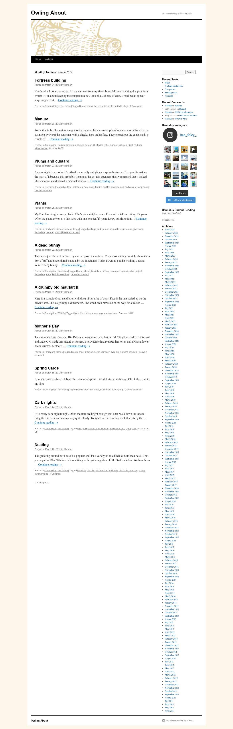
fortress (97, 105)
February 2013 (171, 638)
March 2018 (170, 439)
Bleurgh (178, 105)
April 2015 (169, 553)
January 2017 (171, 484)
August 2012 (170, 658)
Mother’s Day (47, 326)
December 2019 (172, 370)
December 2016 (172, 488)
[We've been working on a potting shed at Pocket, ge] (167, 166)
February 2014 (171, 599)
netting (105, 270)
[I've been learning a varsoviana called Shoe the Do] (193, 166)
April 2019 (169, 396)
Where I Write (181, 118)
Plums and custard (52, 161)
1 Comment (135, 105)
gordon (88, 144)
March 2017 (170, 478)
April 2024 (169, 229)
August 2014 (170, 579)
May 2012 (169, 668)
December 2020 (172, 330)
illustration (98, 144)
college (68, 186)
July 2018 (169, 425)
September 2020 (172, 340)
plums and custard (127, 186)
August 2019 (170, 383)
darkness (92, 428)
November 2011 (172, 687)
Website (49, 59)
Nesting (42, 444)
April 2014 (169, 592)
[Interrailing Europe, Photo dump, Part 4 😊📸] (167, 175)
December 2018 (172, 409)
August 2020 (170, 344)
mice (104, 105)
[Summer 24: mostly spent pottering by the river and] (176, 183)
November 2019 (172, 373)
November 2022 (172, 265)
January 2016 (171, 524)
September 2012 (172, 655)
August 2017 (170, 461)
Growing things (51, 105)
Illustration (65, 105)
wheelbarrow (41, 148)
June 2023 (169, 252)
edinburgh (78, 186)
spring (120, 389)
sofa (135, 351)
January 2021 (171, 327)
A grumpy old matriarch (56, 287)
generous (127, 228)
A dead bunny (47, 245)
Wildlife (61, 313)
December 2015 (172, 527)
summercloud (41, 473)
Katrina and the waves (106, 186)
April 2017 (169, 475)
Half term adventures (184, 112)
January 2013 (171, 641)
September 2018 (172, 419)
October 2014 (171, 573)
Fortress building (50, 80)
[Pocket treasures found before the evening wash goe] (184, 149)
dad (99, 228)
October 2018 (171, 416)
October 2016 (171, 494)
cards (75, 351)
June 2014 (169, 586)
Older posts (42, 482)
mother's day (126, 351)
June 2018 (169, 429)
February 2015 (171, 560)
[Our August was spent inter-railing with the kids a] (167, 183)
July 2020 (169, 347)
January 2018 (171, 445)
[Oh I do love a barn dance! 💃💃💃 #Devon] (184, 183)
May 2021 (169, 314)
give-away (138, 228)
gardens (117, 228)
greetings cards (91, 389)
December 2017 (172, 448)
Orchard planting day (174, 85)
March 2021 (170, 321)
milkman (123, 144)
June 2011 (169, 704)
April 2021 (169, 317)
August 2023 (170, 245)
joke (106, 144)
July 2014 (169, 583)
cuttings (92, 228)
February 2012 (171, 677)
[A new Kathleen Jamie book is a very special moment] (176, 166)
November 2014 (172, 569)
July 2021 (169, 308)
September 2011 (172, 694)
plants (58, 232)
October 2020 (171, 337)
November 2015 (172, 530)
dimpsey (105, 351)
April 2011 (169, 710)
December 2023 (172, 236)
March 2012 (170, 674)
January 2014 (171, 602)
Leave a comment (43, 190)
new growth (115, 270)
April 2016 (169, 514)
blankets (81, 470)
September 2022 (172, 272)
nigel (130, 144)
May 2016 (169, 511)
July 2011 (169, 700)
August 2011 (170, 697)
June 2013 (169, 625)
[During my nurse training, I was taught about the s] (193, 158)
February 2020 (171, 363)
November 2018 (172, 412)
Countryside (50, 144)
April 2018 (169, 435)
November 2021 (172, 294)
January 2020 (171, 367)
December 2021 (172, 291)
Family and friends (53, 228)
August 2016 (170, 501)
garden (80, 144)
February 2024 (171, 232)
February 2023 (171, 258)
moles (111, 105)
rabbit (132, 270)
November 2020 (172, 334)
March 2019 (170, 399)
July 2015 (169, 543)
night (128, 428)
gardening (107, 228)
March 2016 (170, 517)
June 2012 (169, 664)
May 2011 (169, 707)
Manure (41, 118)
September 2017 (172, 458)
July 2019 (169, 386)
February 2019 (171, 403)
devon (97, 351)
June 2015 (169, 547)
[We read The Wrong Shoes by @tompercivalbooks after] (176, 149)
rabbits (118, 105)
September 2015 (172, 537)
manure (113, 144)
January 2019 (171, 406)
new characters (117, 428)
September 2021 (172, 301)
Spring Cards (47, 368)
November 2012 (172, 648)
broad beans (86, 105)
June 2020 (169, 350)
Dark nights (45, 402)
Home (38, 59)
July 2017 (169, 465)
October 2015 (171, 533)
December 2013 (172, 605)
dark (85, 428)
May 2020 (169, 353)
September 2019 (172, 380)
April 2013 (169, 632)
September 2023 (172, 242)
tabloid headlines (60, 274)
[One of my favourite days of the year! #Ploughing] (184, 166)
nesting (134, 470)
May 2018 (169, 432)
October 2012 (171, 651)
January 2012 (171, 681)
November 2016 (172, 491)
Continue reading (70, 100)
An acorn (169, 95)
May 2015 (169, 550)
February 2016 (171, 520)
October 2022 (171, 268)
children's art (102, 470)
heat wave (89, 186)
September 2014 (172, 576)
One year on (170, 89)
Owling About (48, 12)
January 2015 (171, 563)
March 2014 (170, 596)
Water (167, 82)
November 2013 (172, 609)
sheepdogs (97, 313)
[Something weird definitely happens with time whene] (193, 183)
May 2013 (169, 628)
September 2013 (172, 615)
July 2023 (169, 249)
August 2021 (170, 304)
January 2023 (171, 262)
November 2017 (172, 452)
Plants (40, 203)
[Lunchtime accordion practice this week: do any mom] (193, 149)
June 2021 (169, 311)
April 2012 (169, 671)
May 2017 (169, 471)
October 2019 (171, 376)
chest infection (86, 351)
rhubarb (138, 144)
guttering (113, 470)
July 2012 (169, 661)
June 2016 (169, 507)
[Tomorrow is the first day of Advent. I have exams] (167, 149)
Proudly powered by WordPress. (180, 720)
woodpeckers (110, 313)
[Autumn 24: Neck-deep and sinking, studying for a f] (176, 158)
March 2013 (170, 635)
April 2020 (169, 357)
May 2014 (169, 589)
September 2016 (172, 497)
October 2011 (171, 691)
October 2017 (171, 455)
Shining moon (171, 92)
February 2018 (171, 442)
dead (87, 270)
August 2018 (170, 422)
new (114, 389)
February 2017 (171, 481)
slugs (125, 105)
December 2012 (172, 645)
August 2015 (170, 540)
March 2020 (170, 360)
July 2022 (169, 275)
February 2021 (171, 324)
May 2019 (169, 393)
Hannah (68, 84)
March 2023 (170, 255)
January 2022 (171, 288)
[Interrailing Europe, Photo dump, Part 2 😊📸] (184, 175)
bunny (80, 270)
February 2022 (171, 285)
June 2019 (169, 389)
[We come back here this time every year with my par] (184, 158)
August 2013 (170, 619)
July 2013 (169, 622)
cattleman (71, 144)
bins (79, 428)
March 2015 (170, 556)
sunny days (143, 186)
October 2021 (171, 298)
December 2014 (172, 566)
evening (115, 351)
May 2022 (169, 278)
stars (134, 428)
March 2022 (170, 281)
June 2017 (169, 468)
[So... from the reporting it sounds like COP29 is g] (167, 158)
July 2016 (169, 504)
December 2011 (172, 684)
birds (76, 313)
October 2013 (171, 612)
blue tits (90, 470)
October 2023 (171, 239)
